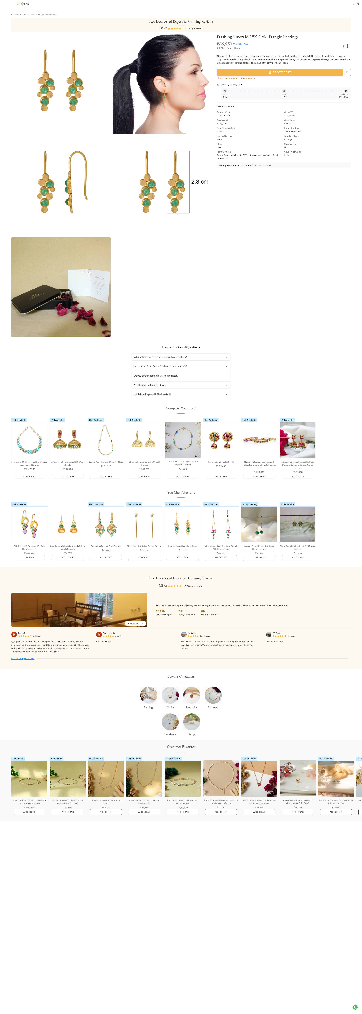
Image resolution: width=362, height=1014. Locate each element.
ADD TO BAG (29, 476)
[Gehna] (98, 3)
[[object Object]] (347, 72)
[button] (181, 357)
